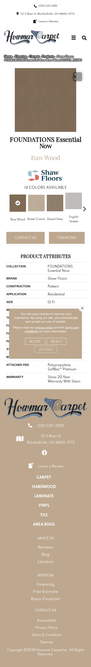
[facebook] (44, 452)
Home (8, 56)
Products (48, 56)
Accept (35, 341)
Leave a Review (50, 466)
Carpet (34, 56)
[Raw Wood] (17, 203)
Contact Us (25, 237)
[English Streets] (73, 201)
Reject (56, 341)
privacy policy (44, 327)
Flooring (21, 56)
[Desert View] (55, 203)
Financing (66, 237)
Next (84, 202)
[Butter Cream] (36, 203)
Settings (45, 349)
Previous (6, 202)
